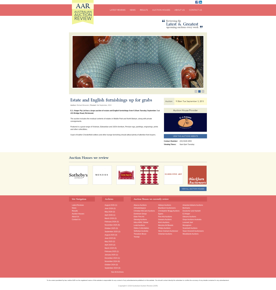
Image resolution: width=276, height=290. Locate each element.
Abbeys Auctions (164, 205)
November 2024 (111, 261)
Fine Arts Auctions (165, 217)
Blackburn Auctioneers (167, 208)
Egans (160, 214)
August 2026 (110, 205)
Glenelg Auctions (140, 220)
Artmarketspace (140, 208)
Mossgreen (187, 225)
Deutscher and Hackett (191, 211)
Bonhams (186, 208)
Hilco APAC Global (141, 222)
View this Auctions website (185, 136)
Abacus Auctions (140, 205)
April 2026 (109, 215)
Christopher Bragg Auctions (169, 211)
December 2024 (111, 258)
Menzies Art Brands (165, 225)
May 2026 (108, 212)
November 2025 (111, 225)
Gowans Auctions (165, 220)
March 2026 (109, 218)
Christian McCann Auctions (144, 211)
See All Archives (117, 272)
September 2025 (111, 232)
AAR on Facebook (196, 2)
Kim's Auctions (163, 222)
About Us (180, 10)
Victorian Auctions (165, 234)
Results (144, 10)
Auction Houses (161, 10)
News (133, 10)
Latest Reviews (117, 10)
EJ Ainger (186, 214)
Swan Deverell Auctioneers (193, 231)
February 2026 (110, 222)
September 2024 (111, 268)
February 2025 (110, 251)
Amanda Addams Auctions (193, 205)
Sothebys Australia (141, 231)
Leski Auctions (139, 225)
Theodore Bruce (140, 234)
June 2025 (109, 238)
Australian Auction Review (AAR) (83, 12)
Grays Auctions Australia (192, 220)
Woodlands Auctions (191, 234)
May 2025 (108, 242)
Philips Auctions (164, 228)
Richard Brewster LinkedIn (200, 2)
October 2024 (110, 265)
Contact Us (195, 10)
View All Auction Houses (193, 189)
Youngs (137, 237)
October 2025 (110, 228)
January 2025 (110, 255)
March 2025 (109, 248)
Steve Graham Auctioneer (168, 231)
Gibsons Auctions (189, 217)
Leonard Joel (188, 222)
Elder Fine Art (139, 217)
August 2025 (110, 235)
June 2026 (109, 208)
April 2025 (109, 245)
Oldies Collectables (141, 228)
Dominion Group (140, 214)
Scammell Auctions (190, 228)
